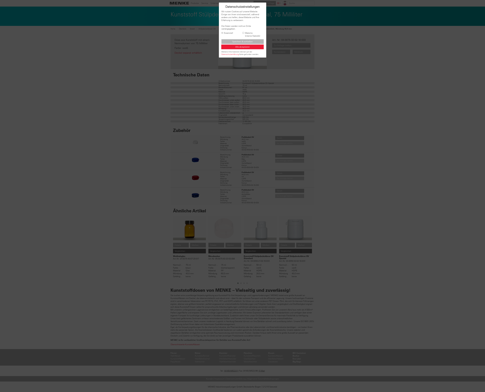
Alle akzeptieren (242, 47)
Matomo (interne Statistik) (252, 34)
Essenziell (228, 33)
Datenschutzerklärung (230, 54)
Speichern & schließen (242, 41)
